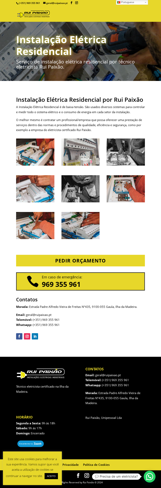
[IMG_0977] (126, 164)
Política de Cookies (96, 465)
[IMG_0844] (80, 164)
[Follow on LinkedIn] (35, 336)
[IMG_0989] (80, 238)
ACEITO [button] (51, 476)
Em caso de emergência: (62, 277)
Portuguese (127, 2)
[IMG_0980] (80, 201)
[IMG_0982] (126, 201)
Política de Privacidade (63, 465)
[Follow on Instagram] (27, 336)
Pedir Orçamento (80, 260)
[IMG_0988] (35, 238)
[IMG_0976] (35, 164)
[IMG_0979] (35, 201)
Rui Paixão (84, 130)
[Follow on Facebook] (19, 336)
